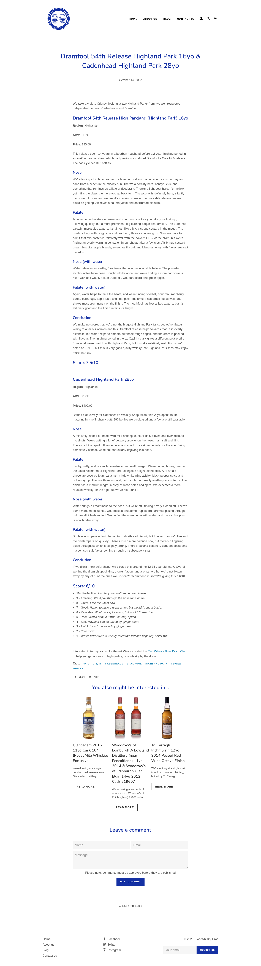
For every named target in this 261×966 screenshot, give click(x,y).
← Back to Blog (131, 906)
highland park (156, 663)
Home (133, 18)
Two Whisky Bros (206, 939)
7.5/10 (97, 663)
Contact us (186, 18)
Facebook (114, 939)
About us (150, 18)
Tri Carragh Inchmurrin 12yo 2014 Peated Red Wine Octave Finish (168, 753)
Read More (86, 786)
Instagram (114, 950)
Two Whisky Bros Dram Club (167, 651)
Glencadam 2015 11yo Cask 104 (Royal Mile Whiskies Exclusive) (90, 753)
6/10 (86, 663)
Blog (167, 18)
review (176, 663)
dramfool (134, 663)
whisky (78, 668)
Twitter (111, 944)
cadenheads (114, 663)
